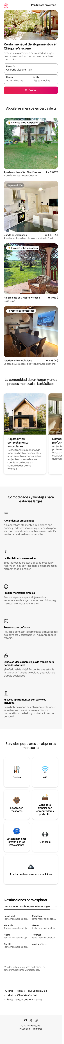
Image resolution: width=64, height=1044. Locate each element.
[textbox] (17, 80)
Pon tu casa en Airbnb (43, 5)
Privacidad (24, 1028)
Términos (37, 1028)
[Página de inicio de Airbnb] (6, 5)
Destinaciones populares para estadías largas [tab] (27, 906)
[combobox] (30, 70)
